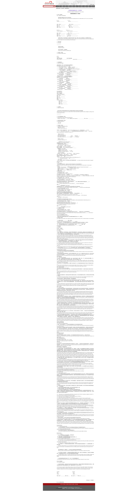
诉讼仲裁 (83, 6)
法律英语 (87, 6)
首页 (57, 6)
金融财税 (80, 6)
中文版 (91, 4)
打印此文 (88, 480)
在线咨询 (93, 6)
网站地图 (76, 484)
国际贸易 (64, 6)
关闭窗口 (92, 480)
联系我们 (64, 484)
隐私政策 (70, 484)
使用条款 (67, 484)
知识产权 (77, 6)
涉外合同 (90, 6)
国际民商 (74, 6)
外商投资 (67, 6)
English (93, 4)
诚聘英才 (73, 484)
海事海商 (70, 6)
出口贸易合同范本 (61, 482)
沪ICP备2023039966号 (59, 488)
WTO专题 (60, 6)
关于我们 (61, 484)
